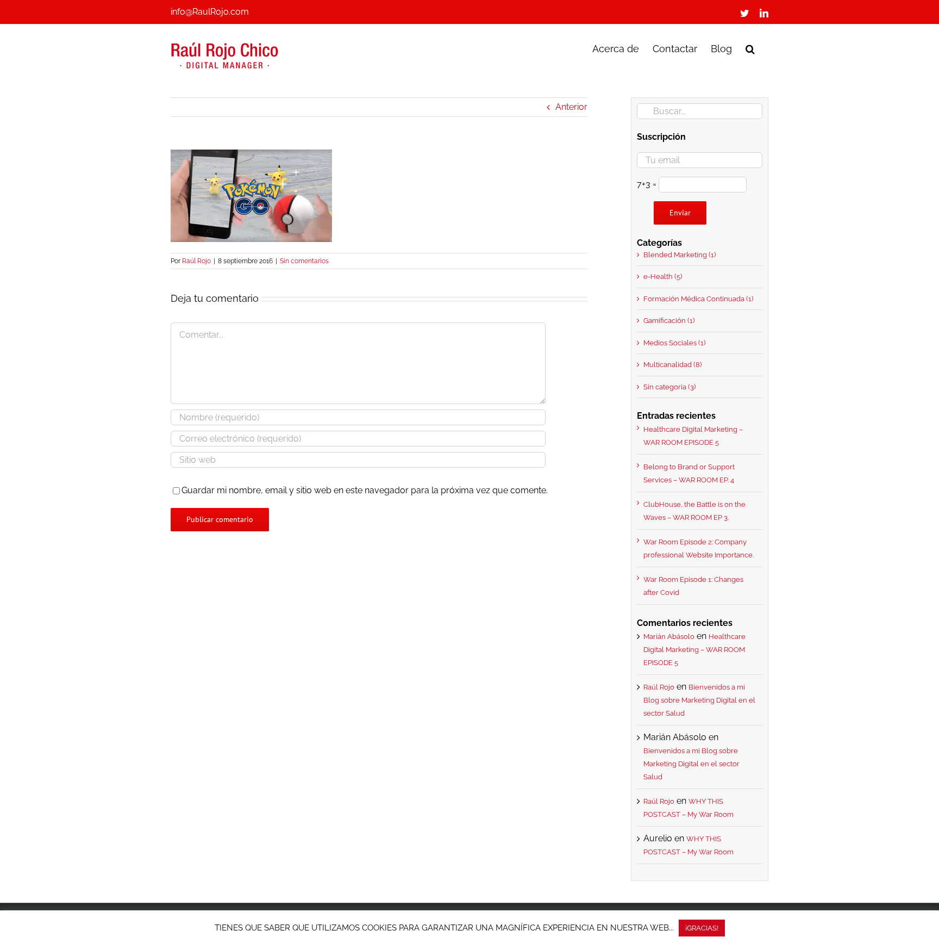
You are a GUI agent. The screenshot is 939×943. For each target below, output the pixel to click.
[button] (750, 47)
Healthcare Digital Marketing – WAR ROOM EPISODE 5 (694, 649)
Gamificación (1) (668, 321)
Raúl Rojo (196, 261)
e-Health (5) (662, 276)
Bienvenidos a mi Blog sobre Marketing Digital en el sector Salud (699, 700)
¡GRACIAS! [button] (701, 928)
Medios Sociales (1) (674, 343)
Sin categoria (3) (669, 387)
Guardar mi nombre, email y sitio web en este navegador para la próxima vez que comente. (364, 490)
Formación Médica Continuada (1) (698, 299)
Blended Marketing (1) (679, 255)
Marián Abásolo (668, 636)
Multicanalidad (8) (672, 365)
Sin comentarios (304, 261)
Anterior (571, 107)
